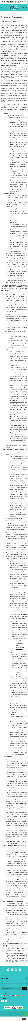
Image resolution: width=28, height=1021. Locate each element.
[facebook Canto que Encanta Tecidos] (12, 969)
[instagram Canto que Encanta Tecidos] (8, 969)
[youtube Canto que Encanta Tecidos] (16, 969)
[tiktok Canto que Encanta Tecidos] (20, 969)
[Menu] (2, 7)
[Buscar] (26, 13)
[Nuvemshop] (14, 1015)
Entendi (24, 1018)
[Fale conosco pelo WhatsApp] (25, 1014)
